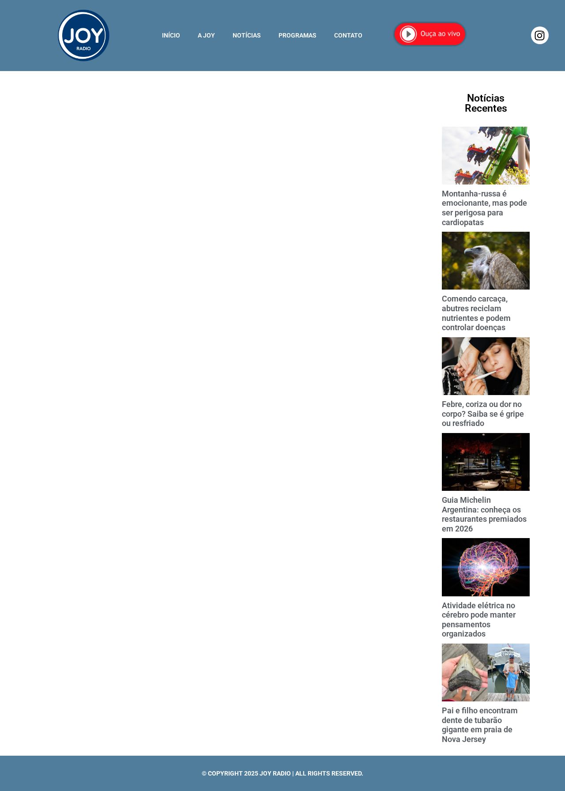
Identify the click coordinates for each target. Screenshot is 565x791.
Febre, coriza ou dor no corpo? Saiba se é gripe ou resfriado (483, 413)
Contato (348, 35)
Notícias (247, 35)
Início (171, 35)
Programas (297, 35)
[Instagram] (540, 35)
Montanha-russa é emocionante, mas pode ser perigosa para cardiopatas (484, 208)
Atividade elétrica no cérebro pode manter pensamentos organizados (479, 620)
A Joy (206, 35)
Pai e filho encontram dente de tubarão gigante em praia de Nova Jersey (480, 725)
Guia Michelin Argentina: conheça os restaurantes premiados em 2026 (484, 514)
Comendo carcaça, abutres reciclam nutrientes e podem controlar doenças (476, 313)
